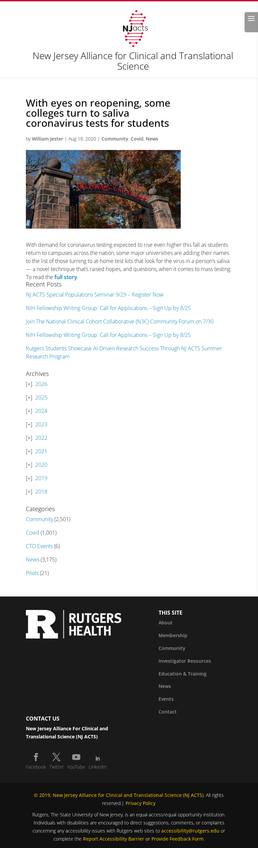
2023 (41, 424)
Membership (173, 635)
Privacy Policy (141, 803)
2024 (41, 411)
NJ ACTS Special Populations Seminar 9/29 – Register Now (95, 294)
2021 (41, 451)
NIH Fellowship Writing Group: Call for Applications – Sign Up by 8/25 (108, 308)
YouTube (76, 767)
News (152, 139)
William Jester (47, 139)
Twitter (56, 767)
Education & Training (183, 673)
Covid (137, 139)
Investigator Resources (185, 661)
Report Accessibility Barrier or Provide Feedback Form (143, 839)
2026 (41, 384)
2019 (41, 478)
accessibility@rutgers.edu (190, 830)
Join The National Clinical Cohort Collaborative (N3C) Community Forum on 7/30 (120, 321)
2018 (41, 491)
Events (166, 699)
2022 (41, 437)
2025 (41, 397)
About (166, 622)
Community (114, 139)
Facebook (36, 767)
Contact (168, 711)
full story (65, 277)
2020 (41, 464)
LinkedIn (97, 767)
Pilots (32, 573)
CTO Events (39, 546)
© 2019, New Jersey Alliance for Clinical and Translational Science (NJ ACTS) (119, 795)
